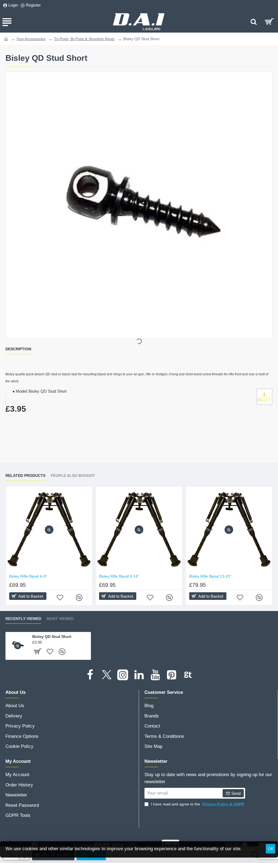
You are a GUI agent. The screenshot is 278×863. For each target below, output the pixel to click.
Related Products (25, 475)
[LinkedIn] (139, 674)
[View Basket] (269, 22)
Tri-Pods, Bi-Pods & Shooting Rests (84, 39)
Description (18, 349)
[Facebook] (90, 674)
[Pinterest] (171, 674)
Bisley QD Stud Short (51, 636)
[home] (6, 38)
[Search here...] (253, 22)
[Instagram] (122, 674)
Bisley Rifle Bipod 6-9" (28, 576)
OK (270, 848)
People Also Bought (73, 475)
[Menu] (7, 22)
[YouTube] (155, 674)
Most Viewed (60, 618)
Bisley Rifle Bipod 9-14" (119, 576)
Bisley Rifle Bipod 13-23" (210, 576)
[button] (49, 529)
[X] (106, 674)
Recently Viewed (23, 618)
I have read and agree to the (197, 804)
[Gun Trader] (187, 674)
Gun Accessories (31, 39)
